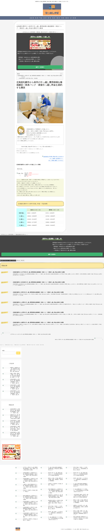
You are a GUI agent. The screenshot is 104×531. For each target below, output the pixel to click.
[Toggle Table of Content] (60, 74)
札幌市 (23, 260)
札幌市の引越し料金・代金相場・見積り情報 (8, 260)
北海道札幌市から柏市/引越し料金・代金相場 (28, 78)
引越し (19, 260)
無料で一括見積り (40, 67)
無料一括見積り (52, 254)
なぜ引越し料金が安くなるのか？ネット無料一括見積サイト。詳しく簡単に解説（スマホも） (55, 158)
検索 (3, 350)
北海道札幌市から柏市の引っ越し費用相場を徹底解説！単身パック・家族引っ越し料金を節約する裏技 (40, 75)
